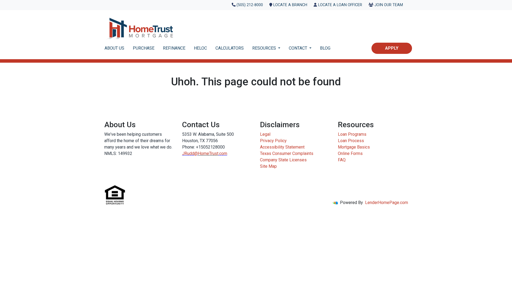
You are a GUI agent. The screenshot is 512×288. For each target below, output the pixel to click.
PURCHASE (143, 48)
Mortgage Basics (354, 147)
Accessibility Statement (282, 147)
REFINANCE (174, 48)
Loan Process (351, 140)
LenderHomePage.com (386, 202)
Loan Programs (352, 134)
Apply (391, 48)
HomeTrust (208, 153)
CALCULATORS (229, 48)
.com (222, 153)
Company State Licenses (283, 159)
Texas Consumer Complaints (286, 153)
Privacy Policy (273, 140)
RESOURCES (264, 48)
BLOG (325, 48)
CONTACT (298, 48)
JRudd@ (190, 153)
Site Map (268, 166)
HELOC (200, 48)
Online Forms (350, 153)
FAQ (342, 159)
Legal (265, 134)
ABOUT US (114, 48)
